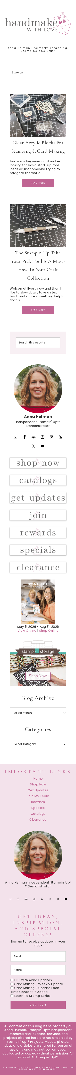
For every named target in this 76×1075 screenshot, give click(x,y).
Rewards (38, 802)
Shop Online (49, 630)
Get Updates (38, 790)
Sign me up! (38, 1004)
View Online (27, 630)
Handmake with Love (38, 23)
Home (38, 778)
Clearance (38, 819)
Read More (38, 183)
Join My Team (38, 796)
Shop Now (38, 784)
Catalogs (38, 813)
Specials (38, 808)
